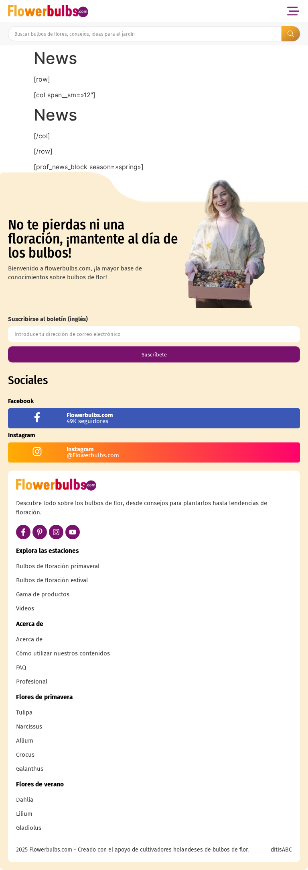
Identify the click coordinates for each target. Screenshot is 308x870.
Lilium (24, 813)
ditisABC (281, 849)
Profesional (31, 681)
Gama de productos (42, 594)
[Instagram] (56, 532)
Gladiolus (28, 827)
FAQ (21, 667)
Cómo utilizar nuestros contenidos (63, 653)
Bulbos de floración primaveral (57, 566)
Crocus (25, 754)
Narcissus (29, 726)
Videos (25, 608)
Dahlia (24, 799)
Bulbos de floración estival (52, 580)
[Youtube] (72, 532)
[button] (293, 11)
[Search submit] (291, 33)
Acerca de (29, 639)
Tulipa (24, 712)
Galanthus (29, 768)
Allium (24, 740)
